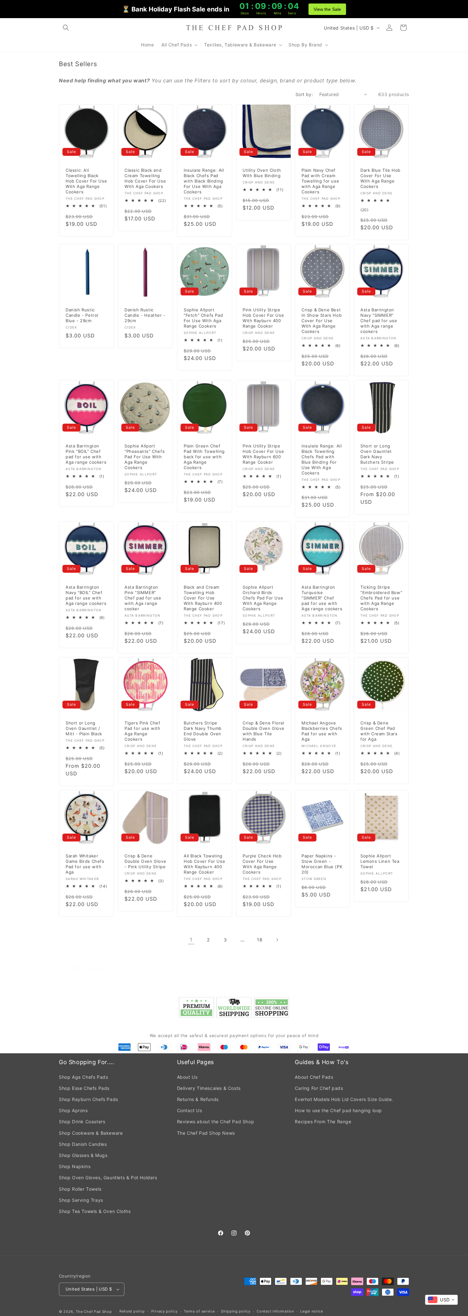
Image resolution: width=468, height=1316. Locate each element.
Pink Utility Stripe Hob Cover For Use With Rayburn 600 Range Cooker (263, 454)
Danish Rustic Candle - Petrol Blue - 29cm (82, 315)
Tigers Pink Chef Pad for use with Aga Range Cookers (142, 731)
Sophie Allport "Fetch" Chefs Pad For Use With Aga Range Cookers (203, 318)
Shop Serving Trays (81, 1200)
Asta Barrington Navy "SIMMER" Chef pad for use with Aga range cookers (378, 320)
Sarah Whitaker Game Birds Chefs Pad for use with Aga (85, 864)
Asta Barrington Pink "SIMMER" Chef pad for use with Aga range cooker (142, 598)
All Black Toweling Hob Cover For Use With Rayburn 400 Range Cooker (204, 864)
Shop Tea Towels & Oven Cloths (95, 1211)
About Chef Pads (314, 1077)
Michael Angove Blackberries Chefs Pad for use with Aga (321, 731)
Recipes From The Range (323, 1121)
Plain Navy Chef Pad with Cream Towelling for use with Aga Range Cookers (320, 181)
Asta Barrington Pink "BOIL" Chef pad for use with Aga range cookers (86, 454)
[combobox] (441, 1300)
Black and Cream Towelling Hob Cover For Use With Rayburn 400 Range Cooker (203, 598)
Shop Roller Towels (80, 1189)
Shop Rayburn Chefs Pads (88, 1099)
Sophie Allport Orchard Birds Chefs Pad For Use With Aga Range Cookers (263, 598)
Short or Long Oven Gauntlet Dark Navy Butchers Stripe (377, 454)
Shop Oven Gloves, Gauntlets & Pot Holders (108, 1177)
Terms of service (199, 1311)
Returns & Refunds (198, 1099)
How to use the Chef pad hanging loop (338, 1110)
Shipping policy (236, 1311)
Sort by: (304, 94)
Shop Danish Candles (83, 1144)
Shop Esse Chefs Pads (84, 1088)
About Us (187, 1077)
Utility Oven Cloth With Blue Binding (262, 173)
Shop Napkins (74, 1166)
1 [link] (191, 939)
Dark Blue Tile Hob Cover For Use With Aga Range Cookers (380, 178)
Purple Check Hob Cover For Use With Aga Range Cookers (262, 864)
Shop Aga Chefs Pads (83, 1077)
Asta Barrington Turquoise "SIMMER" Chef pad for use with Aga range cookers (321, 598)
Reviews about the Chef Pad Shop (215, 1121)
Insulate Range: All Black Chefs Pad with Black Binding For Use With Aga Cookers (204, 181)
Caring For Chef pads (319, 1088)
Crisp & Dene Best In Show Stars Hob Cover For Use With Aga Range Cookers (321, 320)
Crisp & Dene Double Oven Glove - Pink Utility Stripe (145, 861)
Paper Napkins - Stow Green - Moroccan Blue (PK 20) (321, 864)
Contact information (275, 1311)
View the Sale (327, 9)
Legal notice (311, 1311)
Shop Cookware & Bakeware (91, 1133)
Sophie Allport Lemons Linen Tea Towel (380, 861)
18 (259, 939)
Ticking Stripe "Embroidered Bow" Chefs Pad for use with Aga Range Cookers (381, 598)
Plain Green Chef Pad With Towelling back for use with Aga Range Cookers (204, 456)
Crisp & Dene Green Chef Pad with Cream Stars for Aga (379, 731)
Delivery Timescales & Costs (209, 1088)
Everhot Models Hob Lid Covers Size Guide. (344, 1099)
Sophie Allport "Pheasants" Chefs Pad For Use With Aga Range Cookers (144, 456)
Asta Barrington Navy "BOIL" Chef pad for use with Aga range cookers (86, 595)
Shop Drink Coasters (82, 1121)
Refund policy (132, 1311)
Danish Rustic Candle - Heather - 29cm (145, 315)
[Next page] (277, 940)
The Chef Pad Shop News (206, 1133)
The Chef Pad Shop (94, 1311)
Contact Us (189, 1110)
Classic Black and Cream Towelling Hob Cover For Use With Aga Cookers (145, 178)
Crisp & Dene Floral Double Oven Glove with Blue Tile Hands (263, 731)
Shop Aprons (73, 1110)
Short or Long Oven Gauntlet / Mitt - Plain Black (84, 729)
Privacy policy (164, 1311)
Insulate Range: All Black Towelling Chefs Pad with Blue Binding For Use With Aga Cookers (321, 459)
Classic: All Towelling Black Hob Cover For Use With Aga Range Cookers (86, 181)
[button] (66, 28)
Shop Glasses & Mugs (83, 1155)
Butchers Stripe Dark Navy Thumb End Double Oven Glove (203, 731)
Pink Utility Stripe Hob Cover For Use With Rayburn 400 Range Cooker (263, 318)
